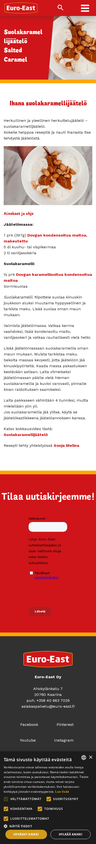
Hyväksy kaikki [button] (26, 834)
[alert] (48, 797)
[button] (48, 826)
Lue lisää (62, 791)
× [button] (90, 757)
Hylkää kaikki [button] (70, 834)
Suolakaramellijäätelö (26, 434)
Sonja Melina (66, 445)
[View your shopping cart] (70, 8)
